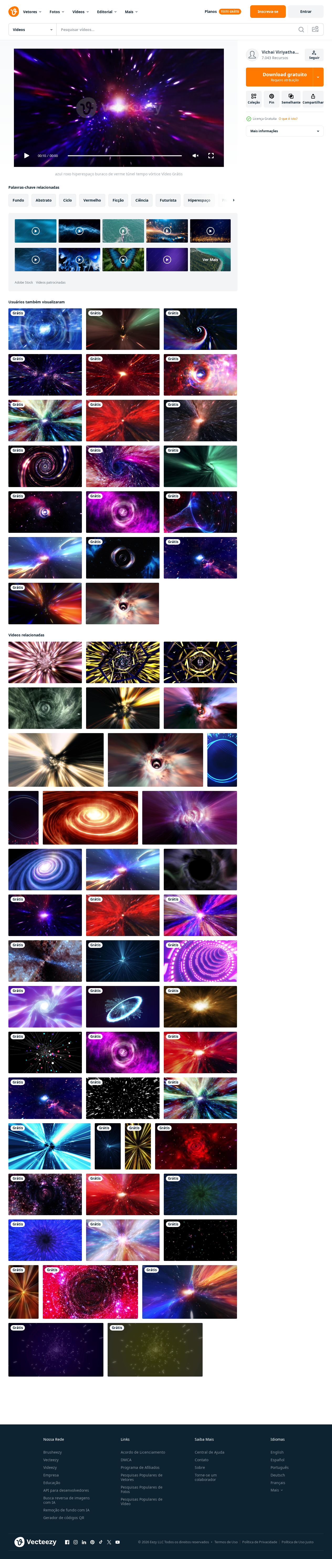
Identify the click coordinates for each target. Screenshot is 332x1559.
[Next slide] (229, 200)
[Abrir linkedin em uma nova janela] (84, 1542)
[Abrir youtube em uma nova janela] (117, 1542)
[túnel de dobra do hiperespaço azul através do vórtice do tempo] (200, 329)
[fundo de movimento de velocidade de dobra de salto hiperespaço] (123, 1098)
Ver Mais (210, 259)
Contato (201, 1459)
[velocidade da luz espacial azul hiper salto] (49, 1146)
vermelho (92, 200)
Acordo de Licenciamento (143, 1452)
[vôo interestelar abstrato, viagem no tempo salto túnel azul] (45, 329)
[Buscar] (301, 29)
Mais (129, 11)
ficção (118, 200)
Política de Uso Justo (298, 1542)
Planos (211, 11)
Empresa (51, 1475)
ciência (141, 200)
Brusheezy (52, 1452)
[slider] (124, 155)
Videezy (50, 1467)
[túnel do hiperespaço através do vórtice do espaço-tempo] (200, 420)
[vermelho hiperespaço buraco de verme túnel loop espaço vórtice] (123, 420)
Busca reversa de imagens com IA (66, 1500)
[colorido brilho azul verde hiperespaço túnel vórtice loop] (45, 420)
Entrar (306, 11)
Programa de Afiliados (140, 1467)
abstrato (44, 200)
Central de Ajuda (209, 1452)
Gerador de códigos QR (63, 1517)
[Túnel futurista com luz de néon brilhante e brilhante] (45, 466)
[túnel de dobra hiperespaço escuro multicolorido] (45, 603)
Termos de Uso (226, 1542)
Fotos (55, 11)
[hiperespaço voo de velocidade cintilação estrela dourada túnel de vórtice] (45, 662)
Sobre (200, 1467)
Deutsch (278, 1475)
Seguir (314, 57)
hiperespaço (199, 200)
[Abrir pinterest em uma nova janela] (92, 1542)
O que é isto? (288, 118)
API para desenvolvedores (66, 1490)
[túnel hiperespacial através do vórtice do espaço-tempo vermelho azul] (196, 1146)
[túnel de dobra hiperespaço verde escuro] (200, 466)
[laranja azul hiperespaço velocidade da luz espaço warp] (45, 961)
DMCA (126, 1459)
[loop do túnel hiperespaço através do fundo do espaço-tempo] (200, 708)
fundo (18, 200)
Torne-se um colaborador (206, 1477)
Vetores (30, 11)
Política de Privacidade (259, 1542)
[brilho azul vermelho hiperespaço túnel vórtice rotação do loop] (200, 375)
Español (277, 1459)
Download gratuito (285, 77)
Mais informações (264, 131)
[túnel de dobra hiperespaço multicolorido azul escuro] (123, 466)
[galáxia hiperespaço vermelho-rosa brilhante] (123, 1194)
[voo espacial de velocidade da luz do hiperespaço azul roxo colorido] (123, 1240)
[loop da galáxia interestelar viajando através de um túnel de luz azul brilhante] (123, 558)
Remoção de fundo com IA (66, 1509)
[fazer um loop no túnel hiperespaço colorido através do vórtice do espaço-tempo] (122, 603)
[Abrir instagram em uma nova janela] (75, 1542)
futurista (168, 200)
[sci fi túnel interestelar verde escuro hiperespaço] (45, 708)
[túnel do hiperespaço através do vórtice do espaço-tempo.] (45, 1194)
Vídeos (78, 11)
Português (280, 1467)
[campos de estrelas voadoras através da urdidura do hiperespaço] (45, 375)
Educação (51, 1482)
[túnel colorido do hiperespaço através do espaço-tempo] (189, 1292)
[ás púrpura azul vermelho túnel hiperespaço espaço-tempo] (45, 512)
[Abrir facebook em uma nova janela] (67, 1542)
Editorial (104, 11)
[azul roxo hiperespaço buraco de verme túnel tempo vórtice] (45, 915)
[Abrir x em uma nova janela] (109, 1542)
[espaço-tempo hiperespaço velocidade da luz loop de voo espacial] (45, 558)
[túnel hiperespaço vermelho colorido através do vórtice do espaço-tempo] (200, 1052)
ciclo (67, 200)
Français (278, 1482)
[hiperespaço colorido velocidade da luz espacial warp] (200, 915)
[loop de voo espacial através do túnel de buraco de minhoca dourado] (200, 1007)
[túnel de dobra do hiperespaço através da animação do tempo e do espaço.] (123, 329)
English (277, 1452)
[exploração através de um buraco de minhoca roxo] (123, 512)
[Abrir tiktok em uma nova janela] (101, 1542)
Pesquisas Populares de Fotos (141, 1489)
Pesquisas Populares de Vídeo (141, 1501)
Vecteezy (51, 1459)
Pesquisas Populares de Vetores (141, 1477)
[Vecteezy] (13, 11)
